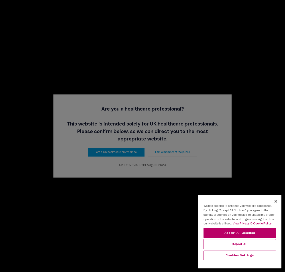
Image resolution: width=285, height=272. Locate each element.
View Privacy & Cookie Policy (252, 223)
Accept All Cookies (239, 232)
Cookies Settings (240, 255)
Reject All (240, 244)
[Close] (276, 201)
